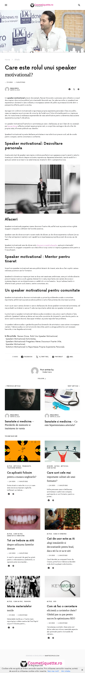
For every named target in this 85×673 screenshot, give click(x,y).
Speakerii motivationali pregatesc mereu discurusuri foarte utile (33, 341)
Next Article (73, 386)
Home (7, 60)
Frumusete (26, 466)
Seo (54, 601)
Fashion (27, 601)
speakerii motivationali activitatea (21, 339)
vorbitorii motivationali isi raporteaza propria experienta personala (35, 347)
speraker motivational (15, 344)
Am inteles (65, 671)
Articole (17, 466)
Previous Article (13, 386)
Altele (17, 60)
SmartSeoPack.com (52, 656)
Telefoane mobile (14, 468)
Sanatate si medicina (16, 536)
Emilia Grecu (14, 88)
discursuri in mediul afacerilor (47, 245)
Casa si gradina (59, 534)
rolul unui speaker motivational (43, 336)
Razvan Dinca (12, 126)
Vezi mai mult (53, 671)
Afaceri (50, 466)
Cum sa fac (51, 468)
